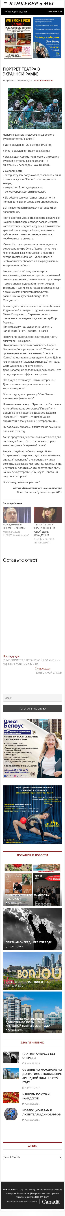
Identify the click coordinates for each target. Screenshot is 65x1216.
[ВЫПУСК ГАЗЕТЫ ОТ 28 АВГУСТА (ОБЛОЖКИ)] (32, 885)
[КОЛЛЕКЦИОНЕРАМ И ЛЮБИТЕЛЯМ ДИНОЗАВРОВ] (11, 1114)
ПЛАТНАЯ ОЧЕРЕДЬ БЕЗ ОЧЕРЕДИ (29, 942)
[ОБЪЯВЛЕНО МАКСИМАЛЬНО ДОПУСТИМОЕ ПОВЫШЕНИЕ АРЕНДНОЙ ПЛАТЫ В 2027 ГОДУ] (11, 1073)
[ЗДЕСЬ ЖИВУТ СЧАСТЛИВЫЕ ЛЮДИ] (32, 971)
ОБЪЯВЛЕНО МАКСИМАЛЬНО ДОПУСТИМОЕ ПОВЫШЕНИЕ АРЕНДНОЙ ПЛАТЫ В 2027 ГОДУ (28, 1022)
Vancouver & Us (12, 1189)
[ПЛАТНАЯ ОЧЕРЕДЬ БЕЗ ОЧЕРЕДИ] (32, 929)
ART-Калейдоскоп (44, 80)
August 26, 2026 (31, 1104)
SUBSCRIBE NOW (54, 11)
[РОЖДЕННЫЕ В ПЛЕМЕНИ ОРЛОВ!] (17, 515)
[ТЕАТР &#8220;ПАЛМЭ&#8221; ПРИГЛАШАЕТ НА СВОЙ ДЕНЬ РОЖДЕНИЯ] (48, 515)
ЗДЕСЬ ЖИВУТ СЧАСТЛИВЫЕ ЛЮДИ (29, 982)
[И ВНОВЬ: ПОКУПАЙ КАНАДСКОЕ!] (11, 1097)
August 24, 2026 (31, 1120)
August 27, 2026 (15, 903)
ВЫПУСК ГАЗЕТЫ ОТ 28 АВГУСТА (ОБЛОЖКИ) (27, 896)
